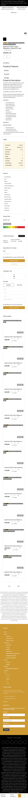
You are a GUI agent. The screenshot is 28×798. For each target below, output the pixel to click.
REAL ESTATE (6, 642)
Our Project (12, 531)
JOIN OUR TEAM (9, 638)
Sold (9, 346)
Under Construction (11, 44)
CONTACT (6, 670)
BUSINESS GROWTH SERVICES (12, 668)
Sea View (6, 203)
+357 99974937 (13, 241)
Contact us (5, 701)
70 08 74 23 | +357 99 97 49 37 (7, 7)
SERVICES (6, 666)
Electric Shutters (7, 188)
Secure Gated (7, 205)
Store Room (6, 208)
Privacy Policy (9, 737)
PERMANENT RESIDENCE (11, 655)
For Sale (5, 320)
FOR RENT (8, 649)
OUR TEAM (8, 636)
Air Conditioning (7, 176)
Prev (9, 586)
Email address (6, 723)
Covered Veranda (7, 183)
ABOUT (5, 634)
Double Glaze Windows (9, 185)
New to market (6, 531)
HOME (5, 631)
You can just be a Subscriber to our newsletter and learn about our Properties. (14, 709)
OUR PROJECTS (9, 651)
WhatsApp (20, 241)
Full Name (5, 712)
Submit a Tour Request (14, 307)
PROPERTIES (8, 644)
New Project (15, 320)
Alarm (5, 179)
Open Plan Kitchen (7, 199)
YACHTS (5, 660)
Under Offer (10, 529)
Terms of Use (21, 257)
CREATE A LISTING (10, 640)
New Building (10, 320)
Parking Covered (7, 201)
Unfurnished (6, 210)
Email (4, 251)
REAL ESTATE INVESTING (11, 657)
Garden (5, 192)
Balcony (5, 181)
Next (19, 586)
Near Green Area (7, 196)
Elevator (5, 190)
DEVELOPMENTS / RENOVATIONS (12, 653)
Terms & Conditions (17, 737)
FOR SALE (8, 647)
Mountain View (7, 194)
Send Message (14, 264)
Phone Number (6, 717)
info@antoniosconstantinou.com (7, 9)
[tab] (4, 39)
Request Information (14, 260)
